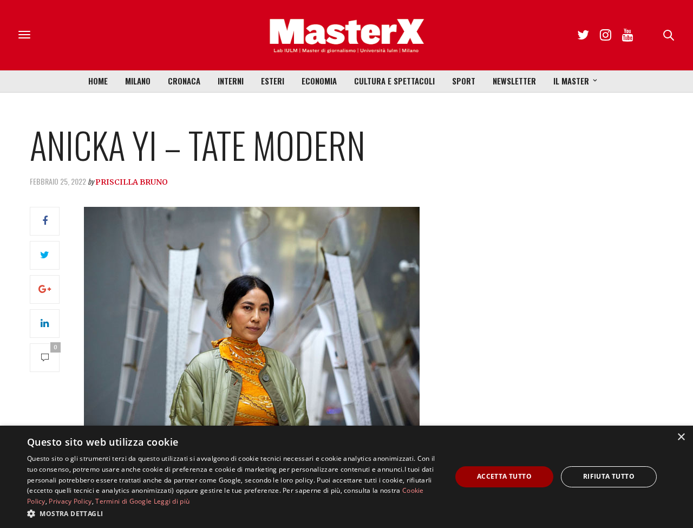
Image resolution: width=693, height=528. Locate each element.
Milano (138, 81)
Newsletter (514, 81)
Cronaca (184, 81)
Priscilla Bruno (131, 182)
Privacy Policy (70, 501)
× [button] (681, 437)
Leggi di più (172, 501)
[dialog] (346, 477)
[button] (233, 513)
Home (98, 81)
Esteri (272, 81)
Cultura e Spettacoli (394, 81)
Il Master (571, 81)
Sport (463, 81)
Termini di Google (123, 501)
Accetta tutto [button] (504, 476)
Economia (319, 81)
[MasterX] (346, 35)
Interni (231, 81)
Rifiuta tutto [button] (609, 476)
